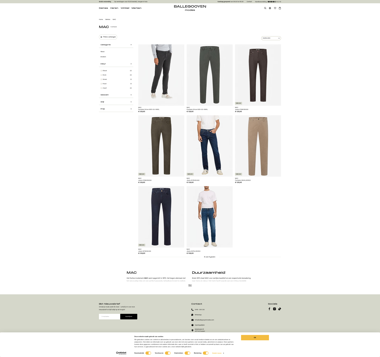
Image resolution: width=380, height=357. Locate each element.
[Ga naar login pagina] (270, 8)
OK (255, 337)
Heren (114, 8)
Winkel (125, 8)
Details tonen (216, 353)
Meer (190, 285)
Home (101, 19)
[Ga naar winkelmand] (280, 8)
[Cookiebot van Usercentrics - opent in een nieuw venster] (121, 353)
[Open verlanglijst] (275, 8)
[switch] (168, 353)
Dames (103, 8)
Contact (249, 1)
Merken (136, 8)
